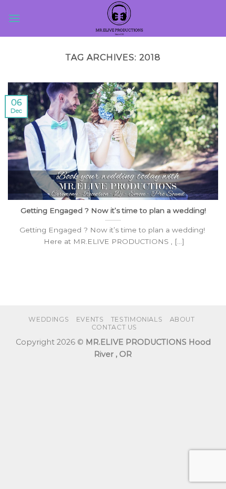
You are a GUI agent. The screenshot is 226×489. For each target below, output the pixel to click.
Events (90, 319)
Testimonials (136, 319)
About (182, 319)
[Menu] (14, 18)
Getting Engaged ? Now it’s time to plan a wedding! (113, 210)
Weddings (48, 319)
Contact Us (114, 327)
